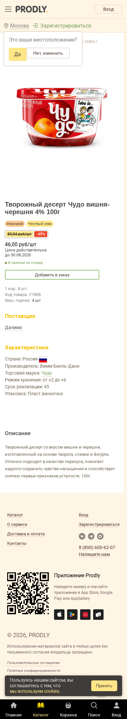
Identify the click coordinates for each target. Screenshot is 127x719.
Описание (18, 433)
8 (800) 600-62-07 (97, 547)
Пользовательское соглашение (33, 663)
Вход (108, 9)
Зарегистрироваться (65, 26)
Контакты (16, 543)
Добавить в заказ (52, 274)
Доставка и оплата (26, 533)
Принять (104, 685)
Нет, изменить (48, 53)
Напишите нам (94, 554)
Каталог (15, 514)
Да (17, 54)
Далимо (13, 327)
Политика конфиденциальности (33, 671)
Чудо (46, 373)
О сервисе (17, 524)
